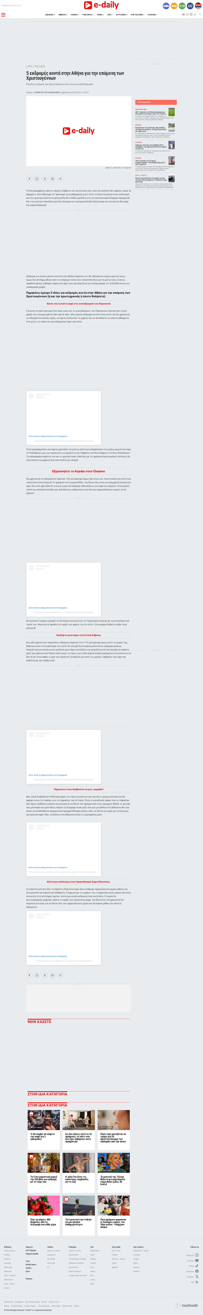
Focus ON (51, 1263)
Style (92, 1284)
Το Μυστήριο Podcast (77, 1259)
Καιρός (6, 1288)
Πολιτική (7, 1263)
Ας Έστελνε (73, 1267)
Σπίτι (92, 1267)
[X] (45, 179)
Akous (76, 1306)
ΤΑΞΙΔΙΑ (40, 66)
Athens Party (67, 1306)
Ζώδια (28, 1268)
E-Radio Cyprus (30, 1306)
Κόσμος (7, 1259)
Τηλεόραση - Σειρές (140, 1251)
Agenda (115, 1267)
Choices (29, 1279)
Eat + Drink (116, 1251)
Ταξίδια (93, 1259)
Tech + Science (9, 1275)
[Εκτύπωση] (52, 179)
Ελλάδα (7, 1255)
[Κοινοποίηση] (60, 179)
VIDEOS (74, 15)
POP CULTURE (137, 15)
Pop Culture (138, 1247)
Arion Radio (56, 1306)
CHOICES (151, 15)
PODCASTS (87, 15)
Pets (92, 1275)
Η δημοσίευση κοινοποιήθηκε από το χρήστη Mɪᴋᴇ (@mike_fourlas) (63, 441)
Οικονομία (8, 1267)
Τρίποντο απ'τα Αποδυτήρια (75, 1253)
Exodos (115, 1255)
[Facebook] (29, 179)
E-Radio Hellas (17, 1306)
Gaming (136, 1267)
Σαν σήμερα (31, 1250)
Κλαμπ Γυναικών (75, 1271)
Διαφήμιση (19, 1302)
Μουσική (136, 1255)
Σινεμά (136, 1259)
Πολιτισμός (8, 1280)
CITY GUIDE (121, 15)
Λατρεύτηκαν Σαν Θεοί (78, 1275)
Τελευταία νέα (9, 1251)
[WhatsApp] (37, 179)
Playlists (136, 1271)
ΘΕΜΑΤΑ (62, 15)
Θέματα (29, 1247)
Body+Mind (94, 1251)
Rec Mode (51, 1259)
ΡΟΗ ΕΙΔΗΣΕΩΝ (143, 102)
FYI (48, 1267)
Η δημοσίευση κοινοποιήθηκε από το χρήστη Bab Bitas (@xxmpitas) (63, 612)
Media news (31, 1264)
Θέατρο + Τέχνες (118, 1259)
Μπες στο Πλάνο (53, 1251)
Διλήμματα (51, 1255)
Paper (135, 1263)
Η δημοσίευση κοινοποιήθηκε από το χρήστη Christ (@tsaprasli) (64, 961)
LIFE (109, 15)
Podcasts (73, 1247)
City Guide (116, 1247)
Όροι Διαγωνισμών (32, 1302)
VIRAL (99, 15)
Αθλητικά (7, 1271)
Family (92, 1271)
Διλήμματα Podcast (76, 1263)
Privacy (44, 1302)
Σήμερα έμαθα (32, 1254)
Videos (50, 1247)
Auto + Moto (9, 1284)
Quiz (28, 1271)
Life (91, 1247)
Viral (28, 1261)
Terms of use (54, 1302)
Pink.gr (7, 1306)
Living (92, 1280)
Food (92, 1255)
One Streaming (44, 1306)
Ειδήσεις (8, 1247)
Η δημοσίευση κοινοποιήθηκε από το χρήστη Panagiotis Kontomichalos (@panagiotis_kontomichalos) (73, 872)
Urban (114, 1263)
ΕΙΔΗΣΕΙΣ (49, 15)
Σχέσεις (93, 1263)
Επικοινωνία (9, 1302)
